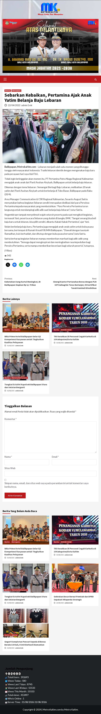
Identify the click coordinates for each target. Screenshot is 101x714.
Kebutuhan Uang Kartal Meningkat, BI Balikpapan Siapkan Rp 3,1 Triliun (22, 281)
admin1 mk (26, 105)
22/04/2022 (14, 105)
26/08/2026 (11, 391)
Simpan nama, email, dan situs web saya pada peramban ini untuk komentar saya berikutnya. (46, 485)
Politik (71, 590)
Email (55, 456)
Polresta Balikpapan (19, 378)
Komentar (10, 419)
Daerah (63, 590)
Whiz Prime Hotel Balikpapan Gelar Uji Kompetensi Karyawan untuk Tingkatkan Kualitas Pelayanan (24, 339)
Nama (8, 456)
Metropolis (16, 91)
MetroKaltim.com (52, 709)
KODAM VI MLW (66, 330)
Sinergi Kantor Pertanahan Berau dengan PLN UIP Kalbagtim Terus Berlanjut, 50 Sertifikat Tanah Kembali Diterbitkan (75, 283)
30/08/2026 (11, 346)
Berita (7, 91)
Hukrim (14, 635)
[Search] (95, 79)
